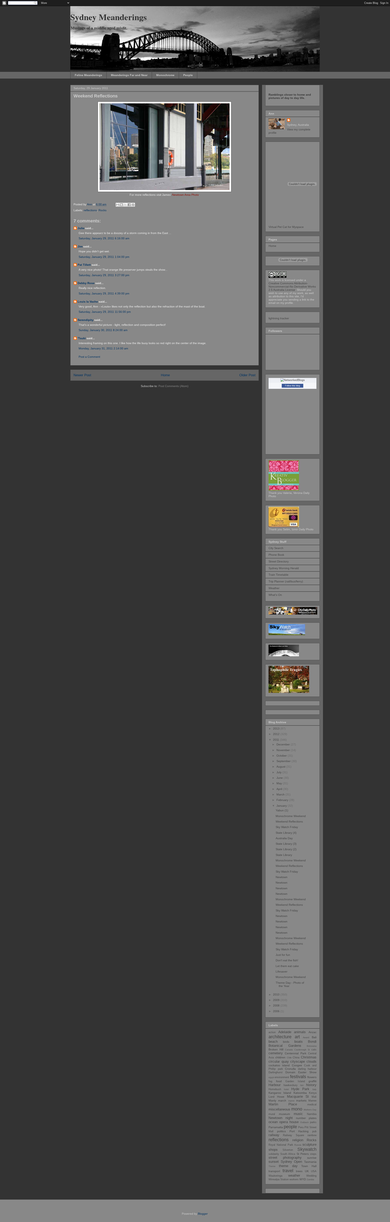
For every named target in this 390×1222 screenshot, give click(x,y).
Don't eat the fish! (287, 960)
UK (307, 1171)
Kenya (312, 1093)
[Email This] (118, 205)
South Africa (287, 1154)
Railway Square (293, 1135)
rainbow (312, 1135)
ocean (273, 1122)
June (280, 777)
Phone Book (276, 554)
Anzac (312, 1032)
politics (281, 1131)
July (279, 772)
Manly (272, 1100)
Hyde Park (300, 1089)
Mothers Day (310, 1109)
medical (311, 1104)
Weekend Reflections (289, 821)
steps (313, 1154)
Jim (80, 246)
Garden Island (295, 1081)
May (279, 783)
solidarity (274, 1154)
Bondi (312, 1042)
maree (291, 1100)
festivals (298, 1076)
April (279, 789)
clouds (311, 1061)
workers (294, 1179)
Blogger (203, 1213)
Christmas (308, 1057)
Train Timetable (278, 574)
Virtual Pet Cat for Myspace (286, 227)
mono (296, 1109)
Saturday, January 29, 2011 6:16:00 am (104, 238)
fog (270, 1081)
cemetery (276, 1053)
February (282, 800)
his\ (302, 1085)
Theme (272, 1166)
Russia (297, 1145)
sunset (274, 1162)
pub (314, 1131)
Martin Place (283, 1104)
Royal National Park (281, 1144)
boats (298, 1042)
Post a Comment (89, 356)
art (297, 1036)
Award (306, 1037)
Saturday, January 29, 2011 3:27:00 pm (104, 275)
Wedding (311, 1175)
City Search (276, 548)
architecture (280, 1036)
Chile (289, 1057)
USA (313, 1171)
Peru (301, 1127)
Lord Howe (276, 1096)
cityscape (297, 1061)
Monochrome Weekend (291, 816)
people (290, 1126)
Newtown (281, 877)
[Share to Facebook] (129, 205)
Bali (314, 1037)
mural (272, 1114)
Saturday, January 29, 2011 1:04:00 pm (104, 256)
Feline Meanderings (88, 75)
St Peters (303, 1153)
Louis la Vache (88, 301)
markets (301, 1100)
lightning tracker (279, 318)
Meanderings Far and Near (129, 75)
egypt (271, 1077)
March (280, 794)
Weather (274, 588)
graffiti (312, 1081)
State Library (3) (286, 843)
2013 (276, 728)
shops (273, 1150)
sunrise (311, 1157)
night (289, 1118)
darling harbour (307, 1069)
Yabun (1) (282, 810)
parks (313, 1122)
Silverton (288, 1150)
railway (274, 1135)
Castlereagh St (302, 1049)
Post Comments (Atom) (173, 386)
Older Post (247, 375)
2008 (276, 1005)
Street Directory (279, 561)
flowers (311, 1077)
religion (297, 1140)
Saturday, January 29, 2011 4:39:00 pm (104, 293)
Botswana (311, 1046)
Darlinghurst (276, 1072)
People (188, 75)
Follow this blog (292, 385)
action (272, 1032)
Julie (81, 228)
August (281, 766)
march (282, 1100)
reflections (90, 210)
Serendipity (85, 320)
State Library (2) (286, 849)
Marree (312, 1100)
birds (286, 1041)
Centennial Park (295, 1053)
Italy (314, 1089)
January (282, 805)
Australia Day (284, 838)
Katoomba (300, 1092)
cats (313, 1049)
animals (300, 1032)
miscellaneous (279, 1109)
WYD (302, 1179)
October (282, 755)
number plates (306, 1118)
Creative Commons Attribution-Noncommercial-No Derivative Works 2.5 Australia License (292, 286)
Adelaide (284, 1032)
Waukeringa (275, 1175)
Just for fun (283, 954)
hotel (286, 1089)
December (283, 744)
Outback (304, 1122)
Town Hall (308, 1166)
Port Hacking (299, 1131)
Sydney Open (291, 1162)
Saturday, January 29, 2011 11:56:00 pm (105, 311)
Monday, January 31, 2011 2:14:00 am (103, 348)
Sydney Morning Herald (284, 568)
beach (273, 1042)
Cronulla (290, 1068)
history (311, 1085)
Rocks (102, 210)
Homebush (275, 1089)
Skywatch (306, 1149)
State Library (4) (286, 832)
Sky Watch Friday (287, 827)
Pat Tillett (84, 264)
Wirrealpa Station (279, 1179)
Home (165, 375)
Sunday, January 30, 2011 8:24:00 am (103, 330)
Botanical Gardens (285, 1046)
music (298, 1114)
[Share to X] (125, 205)
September (283, 761)
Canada (289, 1049)
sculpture (309, 1145)
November (283, 750)
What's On (275, 594)
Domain (290, 1072)
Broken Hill (276, 1049)
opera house (289, 1122)
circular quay (279, 1061)
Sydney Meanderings (108, 17)
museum (284, 1114)
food (279, 1081)
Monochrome (165, 75)
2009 (276, 1000)
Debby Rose (86, 283)
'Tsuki (82, 338)
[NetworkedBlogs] (293, 380)
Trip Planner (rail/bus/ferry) (286, 581)
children (280, 1057)
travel (288, 1170)
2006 (276, 1011)
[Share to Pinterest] (133, 205)
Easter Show (307, 1072)
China (296, 1057)
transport (274, 1171)
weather (294, 1175)
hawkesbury (291, 1085)
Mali (314, 1096)
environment (282, 1077)
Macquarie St (298, 1096)
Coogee (297, 1065)
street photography (285, 1158)
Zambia (310, 1179)
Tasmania (310, 1161)
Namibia (311, 1114)
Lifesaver (281, 971)
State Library (284, 855)
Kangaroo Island (280, 1092)
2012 (276, 734)
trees (299, 1171)
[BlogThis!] (121, 205)
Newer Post (82, 375)
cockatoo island (279, 1065)
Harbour (275, 1085)
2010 (276, 994)
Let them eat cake (287, 966)
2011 (276, 739)
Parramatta (276, 1127)
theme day (288, 1166)
